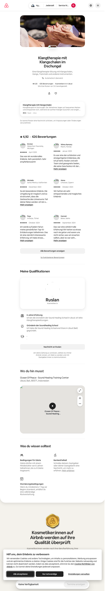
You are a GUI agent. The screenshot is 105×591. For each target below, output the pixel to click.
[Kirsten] (23, 145)
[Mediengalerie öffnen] (52, 31)
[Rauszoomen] (80, 403)
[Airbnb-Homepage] (6, 5)
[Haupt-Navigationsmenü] (98, 5)
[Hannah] (56, 217)
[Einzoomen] (80, 398)
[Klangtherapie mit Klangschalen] (52, 109)
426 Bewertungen (44, 84)
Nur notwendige (49, 574)
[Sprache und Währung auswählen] (91, 5)
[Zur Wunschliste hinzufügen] (56, 93)
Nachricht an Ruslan (52, 347)
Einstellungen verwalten (79, 574)
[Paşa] (23, 217)
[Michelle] (23, 181)
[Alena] (56, 181)
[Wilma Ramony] (56, 145)
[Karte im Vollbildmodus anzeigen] (80, 390)
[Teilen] (49, 93)
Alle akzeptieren (20, 574)
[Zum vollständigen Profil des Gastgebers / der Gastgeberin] (52, 293)
